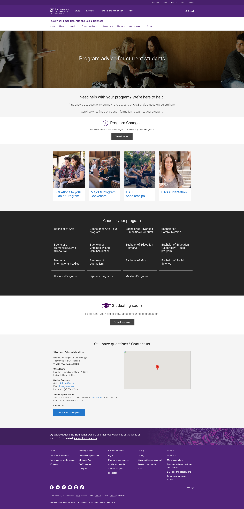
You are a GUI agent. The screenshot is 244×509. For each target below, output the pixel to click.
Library (141, 455)
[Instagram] (76, 487)
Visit (140, 468)
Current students (89, 26)
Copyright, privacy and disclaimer (63, 502)
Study (77, 11)
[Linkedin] (58, 487)
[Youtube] (70, 487)
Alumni (120, 26)
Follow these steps (122, 322)
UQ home (155, 3)
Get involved (134, 26)
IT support (83, 468)
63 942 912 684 (87, 495)
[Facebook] (52, 487)
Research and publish (147, 464)
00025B (105, 495)
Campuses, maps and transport (177, 478)
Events (174, 3)
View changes (122, 136)
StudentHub (97, 397)
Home (52, 26)
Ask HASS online (67, 383)
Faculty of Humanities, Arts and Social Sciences (76, 20)
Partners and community (112, 11)
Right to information (97, 502)
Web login (190, 488)
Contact (191, 3)
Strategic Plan (85, 460)
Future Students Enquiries (69, 412)
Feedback (111, 502)
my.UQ (111, 455)
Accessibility (82, 502)
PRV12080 (120, 495)
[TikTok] (82, 487)
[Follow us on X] (64, 487)
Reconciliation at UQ (85, 438)
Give (182, 3)
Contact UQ (172, 455)
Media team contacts (59, 455)
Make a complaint (175, 460)
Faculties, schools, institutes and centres (179, 466)
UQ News (54, 464)
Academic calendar (116, 464)
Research (90, 11)
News (165, 3)
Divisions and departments (179, 472)
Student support (115, 468)
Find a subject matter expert (62, 460)
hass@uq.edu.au (67, 386)
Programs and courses (118, 460)
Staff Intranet (85, 464)
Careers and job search (89, 455)
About (131, 11)
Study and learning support (150, 460)
